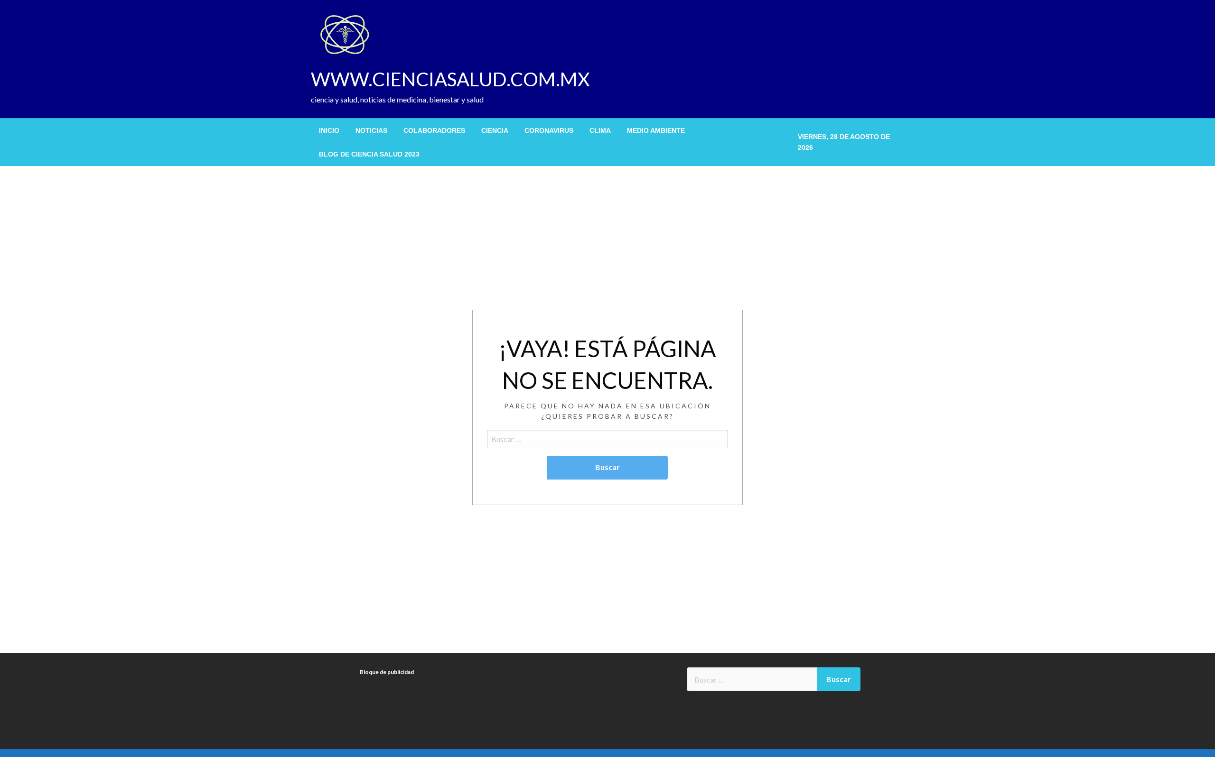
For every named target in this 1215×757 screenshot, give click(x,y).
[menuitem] (329, 130)
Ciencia (494, 130)
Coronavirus (548, 130)
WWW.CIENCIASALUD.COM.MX (450, 79)
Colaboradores (434, 130)
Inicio (329, 130)
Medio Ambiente (656, 130)
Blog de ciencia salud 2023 (369, 154)
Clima (600, 130)
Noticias (371, 130)
